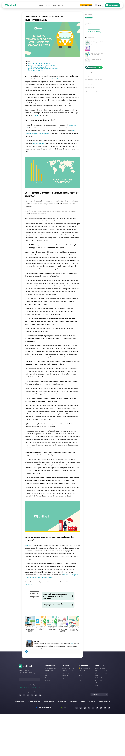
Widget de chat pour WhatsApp (91, 91)
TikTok (47, 678)
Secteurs (83, 701)
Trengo (80, 675)
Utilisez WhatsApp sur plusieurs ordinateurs (93, 79)
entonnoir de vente (38, 143)
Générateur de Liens (100, 668)
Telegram (74, 575)
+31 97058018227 (35, 687)
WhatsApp (66, 575)
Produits (40, 5)
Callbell (27, 545)
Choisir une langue (88, 14)
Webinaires (98, 682)
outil (36, 115)
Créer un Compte (114, 5)
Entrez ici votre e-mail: (90, 23)
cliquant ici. (28, 585)
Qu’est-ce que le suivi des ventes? (39, 63)
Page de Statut (99, 675)
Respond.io (81, 670)
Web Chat (47, 680)
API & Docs (92, 701)
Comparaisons (73, 701)
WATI (79, 680)
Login (99, 5)
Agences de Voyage (67, 670)
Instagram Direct (47, 577)
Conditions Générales (19, 701)
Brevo (80, 678)
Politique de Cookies (49, 701)
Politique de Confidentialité (34, 701)
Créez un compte (95, 31)
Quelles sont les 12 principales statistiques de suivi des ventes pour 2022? (42, 66)
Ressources (60, 5)
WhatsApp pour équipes (89, 87)
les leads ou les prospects (61, 79)
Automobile (65, 675)
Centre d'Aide (98, 678)
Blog (96, 685)
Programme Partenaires (104, 701)
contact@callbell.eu (24, 687)
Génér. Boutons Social (101, 673)
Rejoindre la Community (95, 67)
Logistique (64, 678)
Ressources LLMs (95, 694)
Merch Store (98, 680)
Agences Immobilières (68, 668)
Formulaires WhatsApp (101, 670)
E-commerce (65, 673)
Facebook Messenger (32, 577)
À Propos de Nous (62, 701)
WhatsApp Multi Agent (89, 76)
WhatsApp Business (50, 668)
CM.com (80, 673)
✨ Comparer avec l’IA (84, 668)
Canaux (48, 5)
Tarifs (54, 5)
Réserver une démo (86, 5)
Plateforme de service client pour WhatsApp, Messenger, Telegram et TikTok (93, 83)
